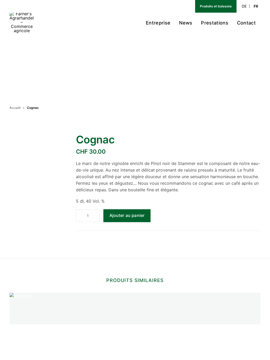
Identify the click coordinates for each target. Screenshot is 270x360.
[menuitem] (180, 6)
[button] (35, 186)
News (185, 23)
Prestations (214, 23)
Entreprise (158, 23)
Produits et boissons (216, 6)
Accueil (15, 108)
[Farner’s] (21, 23)
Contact (246, 23)
